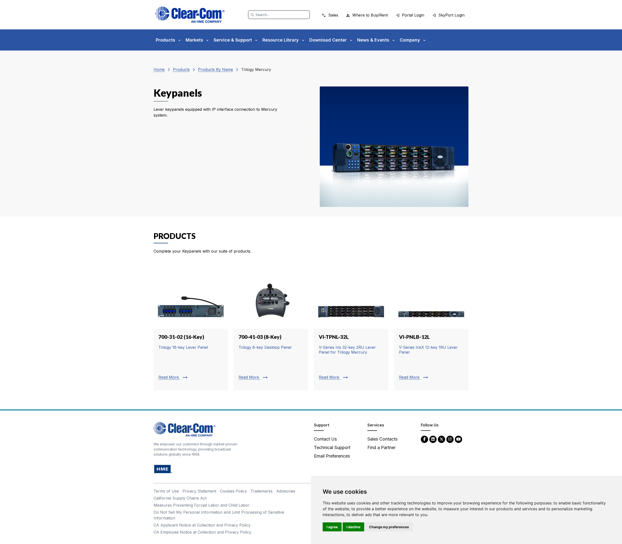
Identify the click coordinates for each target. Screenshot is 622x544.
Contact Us (325, 439)
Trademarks (262, 491)
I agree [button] (332, 527)
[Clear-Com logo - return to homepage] (190, 15)
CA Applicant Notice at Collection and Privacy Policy (202, 525)
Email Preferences (332, 456)
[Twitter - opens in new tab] (441, 439)
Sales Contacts (382, 439)
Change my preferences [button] (389, 527)
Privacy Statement (199, 491)
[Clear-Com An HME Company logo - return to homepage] (185, 429)
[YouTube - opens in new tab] (458, 439)
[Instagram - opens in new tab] (450, 439)
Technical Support (332, 447)
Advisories (285, 491)
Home (159, 69)
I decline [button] (353, 527)
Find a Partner (381, 447)
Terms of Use (166, 491)
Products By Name (215, 69)
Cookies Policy (233, 491)
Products (181, 69)
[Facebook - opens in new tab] (424, 439)
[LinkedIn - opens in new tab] (433, 439)
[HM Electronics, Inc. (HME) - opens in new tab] (163, 468)
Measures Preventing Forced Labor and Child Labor (202, 505)
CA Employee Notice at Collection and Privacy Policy (202, 532)
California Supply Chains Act (180, 498)
